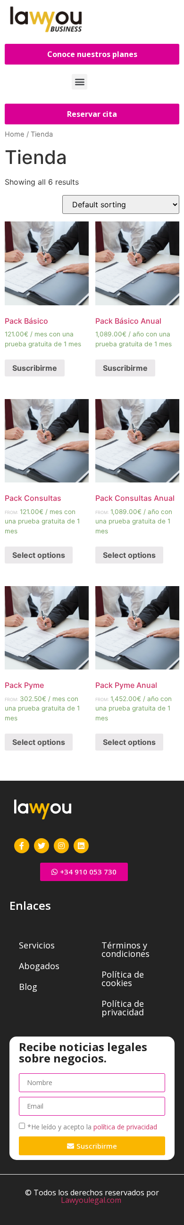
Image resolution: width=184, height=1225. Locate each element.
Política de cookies (122, 978)
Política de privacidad (122, 1008)
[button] (79, 82)
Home (15, 134)
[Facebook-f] (21, 845)
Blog (28, 986)
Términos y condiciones (125, 949)
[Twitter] (41, 845)
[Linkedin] (81, 845)
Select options (38, 555)
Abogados (39, 966)
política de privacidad (125, 1126)
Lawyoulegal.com (91, 1200)
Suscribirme (34, 368)
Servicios (37, 945)
